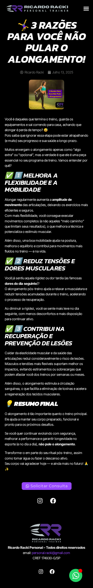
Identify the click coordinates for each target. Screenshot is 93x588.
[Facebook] (53, 501)
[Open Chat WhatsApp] (75, 575)
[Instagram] (40, 501)
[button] (86, 8)
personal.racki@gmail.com (51, 553)
